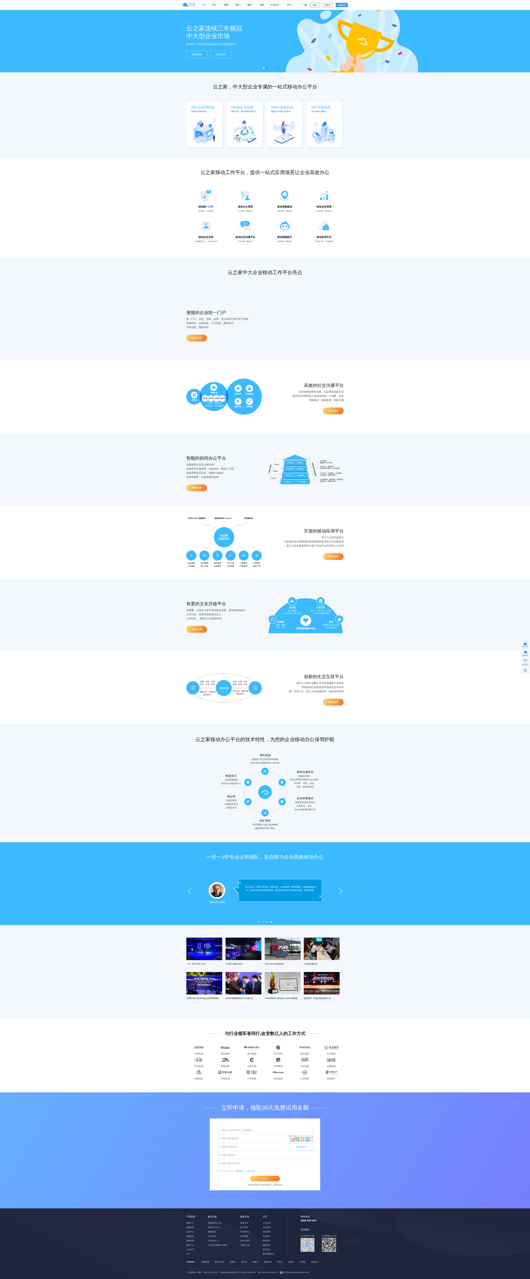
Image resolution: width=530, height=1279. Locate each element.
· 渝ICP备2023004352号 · (268, 1272)
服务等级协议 (268, 1254)
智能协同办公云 (215, 1223)
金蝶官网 (205, 1262)
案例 (226, 5)
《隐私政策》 (239, 1171)
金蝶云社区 (219, 1262)
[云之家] (190, 5)
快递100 (314, 1262)
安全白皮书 (245, 1241)
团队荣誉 (267, 1232)
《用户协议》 (251, 1171)
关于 (289, 5)
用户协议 (267, 1249)
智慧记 (291, 1262)
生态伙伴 (274, 5)
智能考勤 (190, 1241)
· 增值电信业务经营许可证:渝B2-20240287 (237, 1272)
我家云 (255, 1262)
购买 (262, 5)
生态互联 (212, 1236)
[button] (263, 68)
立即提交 (265, 1178)
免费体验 (197, 56)
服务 (249, 5)
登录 (315, 5)
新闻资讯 (267, 1241)
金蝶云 (233, 1262)
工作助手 (190, 1249)
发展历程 (267, 1227)
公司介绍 (267, 1223)
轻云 (188, 1254)
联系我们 (267, 1236)
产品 (214, 5)
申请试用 (197, 338)
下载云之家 (245, 1245)
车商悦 (303, 1262)
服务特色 (244, 1223)
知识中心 (190, 1232)
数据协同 (212, 1232)
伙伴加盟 (244, 1236)
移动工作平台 (214, 1227)
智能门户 (190, 1223)
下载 (305, 5)
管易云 (280, 1262)
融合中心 (190, 1245)
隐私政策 (267, 1245)
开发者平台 (245, 1232)
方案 (237, 5)
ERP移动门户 (213, 1241)
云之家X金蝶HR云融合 (217, 1245)
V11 (203, 5)
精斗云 (244, 1262)
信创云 (328, 5)
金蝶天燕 (268, 1262)
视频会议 (190, 1236)
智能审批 (190, 1227)
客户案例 (244, 1227)
